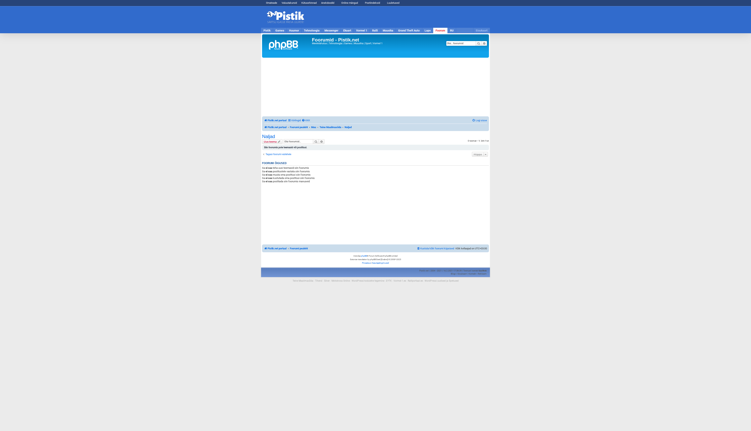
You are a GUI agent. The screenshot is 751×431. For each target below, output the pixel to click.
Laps (428, 30)
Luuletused (392, 2)
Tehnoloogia (312, 30)
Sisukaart (482, 30)
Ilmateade (271, 2)
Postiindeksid (372, 2)
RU (452, 30)
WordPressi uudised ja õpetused (442, 280)
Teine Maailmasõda (303, 280)
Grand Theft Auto (409, 30)
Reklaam (482, 274)
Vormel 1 (361, 30)
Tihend (318, 280)
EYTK (389, 280)
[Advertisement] (398, 17)
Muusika (388, 30)
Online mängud (349, 2)
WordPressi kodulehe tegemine (368, 280)
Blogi (453, 274)
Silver (327, 280)
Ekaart (347, 30)
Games (279, 30)
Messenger (331, 30)
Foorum (440, 30)
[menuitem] (306, 120)
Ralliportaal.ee (415, 280)
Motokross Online (340, 280)
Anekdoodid (327, 2)
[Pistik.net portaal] (287, 46)
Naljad (268, 136)
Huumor (294, 30)
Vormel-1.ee (399, 280)
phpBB (364, 256)
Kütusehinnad (309, 2)
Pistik (266, 30)
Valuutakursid (289, 2)
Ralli (375, 30)
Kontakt (472, 274)
